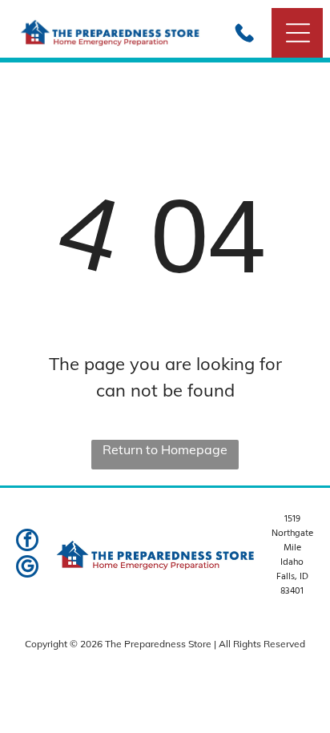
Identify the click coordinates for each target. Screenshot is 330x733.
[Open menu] (298, 33)
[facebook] (27, 542)
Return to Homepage (165, 449)
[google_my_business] (27, 568)
